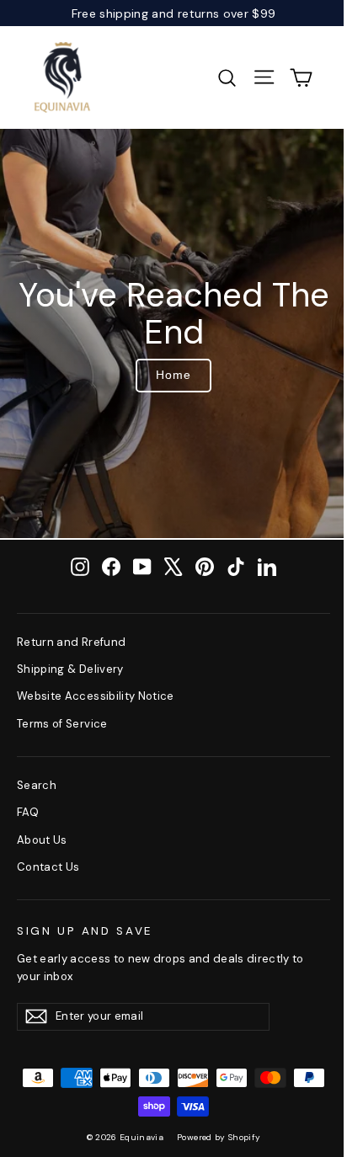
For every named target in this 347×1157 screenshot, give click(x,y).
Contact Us (48, 867)
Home (173, 374)
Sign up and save (84, 931)
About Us (42, 840)
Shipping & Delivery (70, 669)
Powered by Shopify (218, 1137)
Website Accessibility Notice (95, 696)
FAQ (28, 812)
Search (36, 785)
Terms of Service (62, 724)
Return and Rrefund (71, 642)
